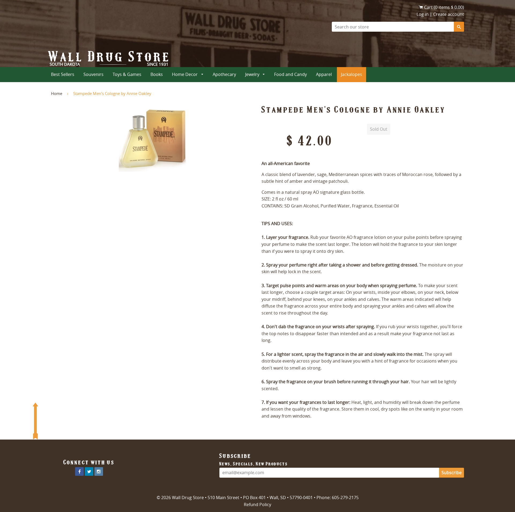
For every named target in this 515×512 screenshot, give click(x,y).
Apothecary (224, 74)
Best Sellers (62, 74)
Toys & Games (127, 74)
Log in (423, 14)
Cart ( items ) (444, 7)
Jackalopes (351, 74)
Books (156, 74)
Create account (448, 14)
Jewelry (252, 74)
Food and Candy (290, 74)
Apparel (324, 74)
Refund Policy (257, 504)
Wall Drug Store (109, 57)
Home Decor (185, 74)
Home (56, 93)
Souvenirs (93, 74)
